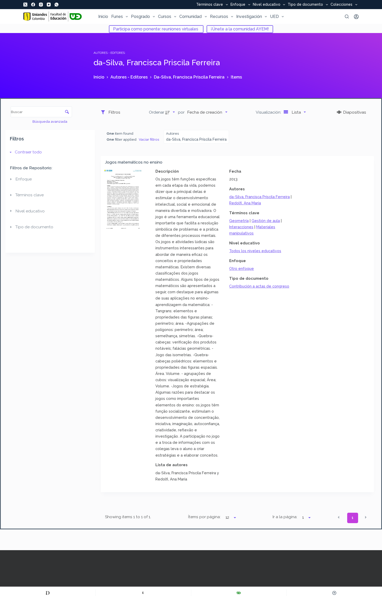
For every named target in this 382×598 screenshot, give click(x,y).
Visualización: (269, 112)
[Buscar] (347, 16)
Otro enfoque (241, 268)
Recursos (219, 16)
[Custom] (48, 592)
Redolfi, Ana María (245, 203)
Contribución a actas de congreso (259, 286)
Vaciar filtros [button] (149, 139)
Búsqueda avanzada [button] (50, 121)
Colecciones (341, 4)
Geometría (239, 220)
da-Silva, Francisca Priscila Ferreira (259, 196)
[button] (338, 517)
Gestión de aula (266, 220)
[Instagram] (41, 4)
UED (274, 16)
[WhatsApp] (56, 4)
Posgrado (140, 16)
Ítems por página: (204, 517)
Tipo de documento (305, 4)
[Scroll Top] (334, 592)
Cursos (164, 16)
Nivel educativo (266, 4)
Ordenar (156, 112)
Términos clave (209, 4)
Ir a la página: (285, 517)
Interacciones (241, 227)
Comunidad (190, 16)
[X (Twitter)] (25, 4)
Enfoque (237, 4)
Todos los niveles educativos (255, 251)
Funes (117, 16)
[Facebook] (33, 4)
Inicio (103, 16)
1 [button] (352, 518)
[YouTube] (49, 4)
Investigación (249, 16)
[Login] (356, 16)
